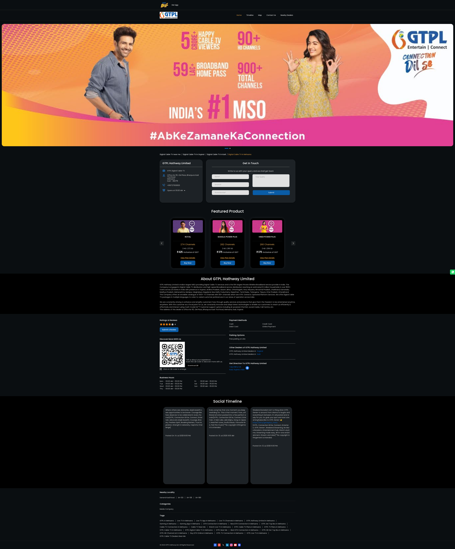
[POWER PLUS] (267, 226)
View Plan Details (188, 258)
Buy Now (187, 263)
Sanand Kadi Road (167, 497)
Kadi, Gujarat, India (236, 369)
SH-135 (189, 497)
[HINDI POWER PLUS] (188, 226)
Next (293, 243)
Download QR (193, 365)
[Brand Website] (239, 545)
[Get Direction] (247, 369)
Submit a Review (169, 329)
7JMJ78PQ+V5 (235, 367)
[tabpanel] (227, 85)
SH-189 (198, 497)
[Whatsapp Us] (452, 272)
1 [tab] (225, 148)
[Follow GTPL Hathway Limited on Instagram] (231, 545)
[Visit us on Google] (219, 545)
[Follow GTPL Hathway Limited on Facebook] (215, 545)
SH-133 (180, 497)
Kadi (258, 354)
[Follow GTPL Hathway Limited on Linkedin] (227, 545)
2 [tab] (227, 148)
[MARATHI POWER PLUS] (228, 226)
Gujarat (260, 351)
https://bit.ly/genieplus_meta (265, 422)
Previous (162, 243)
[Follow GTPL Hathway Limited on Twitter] (223, 545)
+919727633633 (173, 185)
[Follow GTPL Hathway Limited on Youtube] (235, 545)
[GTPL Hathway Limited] (168, 15)
